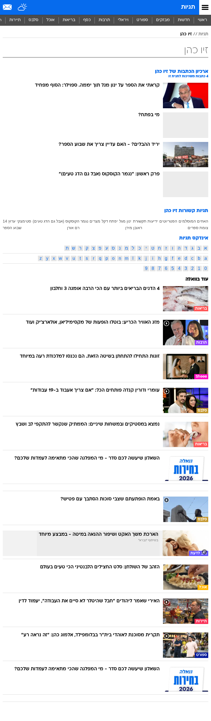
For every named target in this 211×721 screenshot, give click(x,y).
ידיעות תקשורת (145, 221)
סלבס (33, 20)
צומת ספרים (198, 228)
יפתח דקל (110, 221)
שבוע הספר (12, 228)
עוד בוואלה (196, 279)
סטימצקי (24, 221)
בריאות (69, 20)
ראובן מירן (133, 228)
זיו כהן (186, 34)
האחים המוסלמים (193, 221)
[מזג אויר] (22, 7)
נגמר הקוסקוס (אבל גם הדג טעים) (60, 221)
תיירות (15, 20)
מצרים (95, 221)
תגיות (188, 7)
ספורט (142, 20)
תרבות (104, 20)
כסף (87, 20)
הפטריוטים (168, 221)
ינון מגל (125, 221)
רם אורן (73, 228)
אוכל (50, 20)
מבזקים (163, 20)
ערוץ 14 (9, 221)
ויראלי (123, 20)
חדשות (184, 20)
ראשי (202, 20)
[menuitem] (184, 20)
